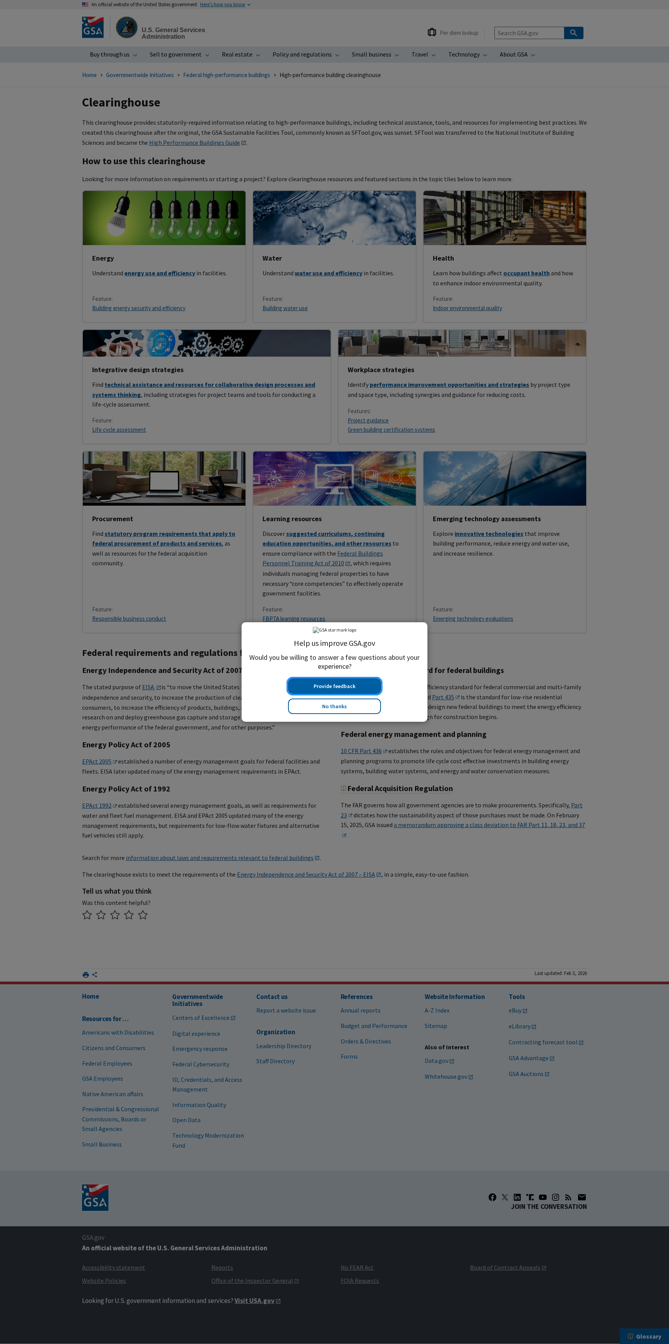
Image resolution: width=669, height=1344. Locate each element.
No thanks (334, 706)
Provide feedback (334, 686)
